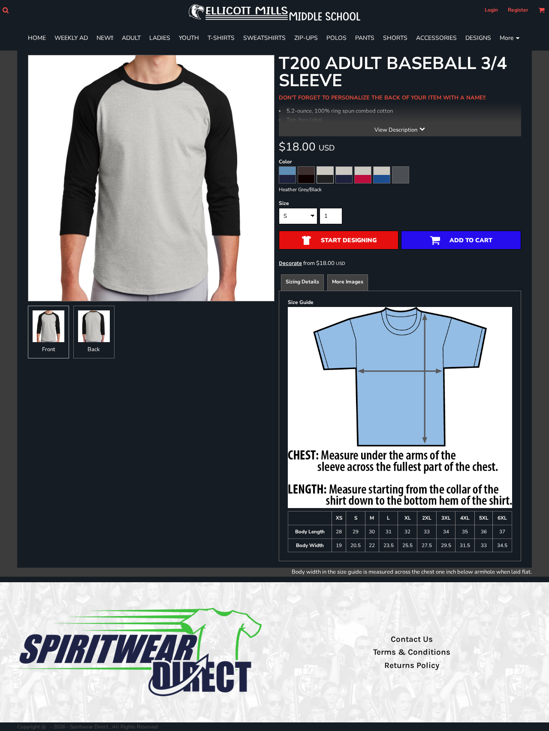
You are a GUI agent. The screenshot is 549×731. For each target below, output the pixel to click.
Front (48, 349)
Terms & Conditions (411, 652)
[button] (5, 10)
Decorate (290, 263)
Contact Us (412, 639)
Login (491, 9)
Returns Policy (411, 665)
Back (93, 349)
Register (518, 9)
